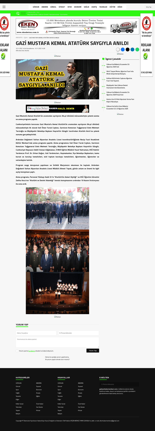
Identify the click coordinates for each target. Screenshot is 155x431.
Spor (69, 7)
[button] (22, 13)
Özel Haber (39, 404)
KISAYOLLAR (64, 378)
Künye (38, 410)
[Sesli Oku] (118, 49)
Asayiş (94, 7)
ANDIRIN (45, 7)
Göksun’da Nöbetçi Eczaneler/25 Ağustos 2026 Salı (117, 65)
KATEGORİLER (23, 378)
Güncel (53, 7)
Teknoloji (19, 407)
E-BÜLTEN (104, 378)
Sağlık (86, 7)
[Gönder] (136, 384)
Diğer (120, 7)
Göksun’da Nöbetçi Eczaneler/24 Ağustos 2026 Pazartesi (117, 93)
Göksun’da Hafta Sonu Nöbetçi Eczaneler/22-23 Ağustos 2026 (117, 107)
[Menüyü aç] (4, 7)
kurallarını (32, 351)
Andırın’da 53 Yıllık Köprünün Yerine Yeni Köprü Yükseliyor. (120, 100)
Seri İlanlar (39, 407)
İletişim (18, 413)
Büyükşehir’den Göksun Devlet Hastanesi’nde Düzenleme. (47, 14)
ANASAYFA (19, 37)
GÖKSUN (36, 7)
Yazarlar (103, 7)
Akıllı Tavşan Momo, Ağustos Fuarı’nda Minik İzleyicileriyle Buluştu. (119, 72)
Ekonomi (77, 7)
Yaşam (18, 410)
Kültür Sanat (19, 404)
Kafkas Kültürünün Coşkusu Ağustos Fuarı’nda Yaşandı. (119, 79)
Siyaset (62, 7)
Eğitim (112, 7)
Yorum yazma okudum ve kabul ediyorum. (36, 351)
